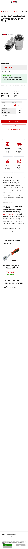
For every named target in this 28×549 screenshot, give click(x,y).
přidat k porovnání (14, 130)
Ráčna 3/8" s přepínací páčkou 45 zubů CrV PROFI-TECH (11, 267)
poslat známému (14, 126)
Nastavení (21, 545)
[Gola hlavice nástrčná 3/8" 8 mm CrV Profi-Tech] (14, 43)
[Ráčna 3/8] (11, 255)
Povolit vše (7, 545)
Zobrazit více (4, 86)
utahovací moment (8, 214)
